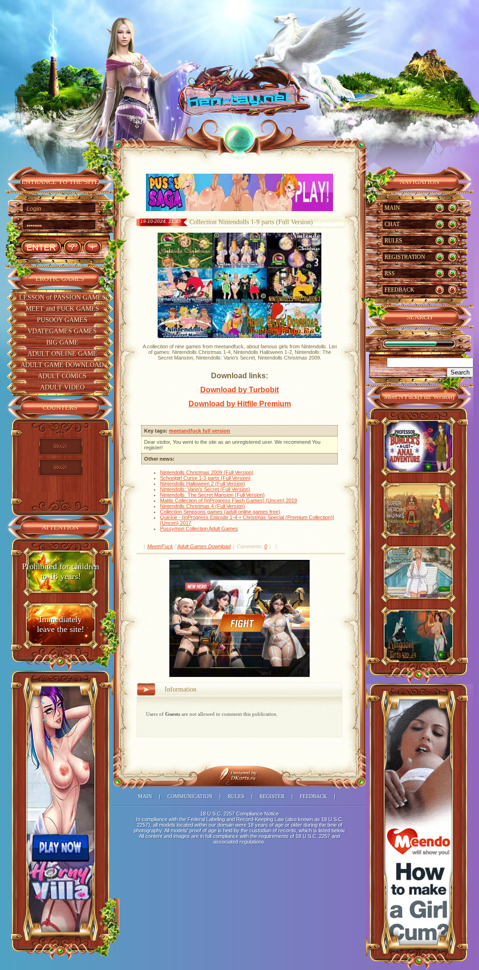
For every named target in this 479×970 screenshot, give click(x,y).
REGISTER (272, 796)
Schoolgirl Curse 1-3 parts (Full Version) (205, 478)
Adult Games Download (204, 546)
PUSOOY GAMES (62, 319)
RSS (390, 273)
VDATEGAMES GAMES (62, 331)
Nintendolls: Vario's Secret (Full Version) (205, 489)
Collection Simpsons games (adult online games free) (220, 511)
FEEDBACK (399, 290)
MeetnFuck (160, 546)
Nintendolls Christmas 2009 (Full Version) (207, 472)
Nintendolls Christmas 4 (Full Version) (202, 506)
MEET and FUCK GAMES (62, 308)
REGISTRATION (405, 257)
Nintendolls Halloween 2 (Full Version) (202, 483)
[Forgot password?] (72, 247)
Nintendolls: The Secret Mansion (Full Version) (212, 495)
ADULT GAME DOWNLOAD (62, 364)
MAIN (392, 208)
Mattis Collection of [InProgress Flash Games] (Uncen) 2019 (228, 500)
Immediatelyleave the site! (60, 624)
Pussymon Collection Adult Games (199, 528)
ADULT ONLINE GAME (62, 353)
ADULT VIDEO (62, 387)
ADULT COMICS (62, 376)
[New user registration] (92, 247)
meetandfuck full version (199, 431)
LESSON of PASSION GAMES (62, 297)
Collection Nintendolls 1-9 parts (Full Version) (251, 222)
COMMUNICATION (189, 796)
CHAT (392, 224)
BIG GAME (62, 342)
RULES (393, 240)
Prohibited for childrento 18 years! (60, 571)
